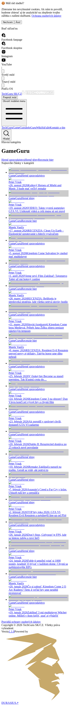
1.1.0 (11, 631)
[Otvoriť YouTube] (3, 61)
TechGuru (7, 127)
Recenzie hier (45, 159)
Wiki (39, 127)
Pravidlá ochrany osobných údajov (21, 621)
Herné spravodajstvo (13, 159)
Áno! (18, 22)
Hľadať (6, 138)
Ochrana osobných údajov (46, 15)
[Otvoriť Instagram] (3, 52)
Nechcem (8, 22)
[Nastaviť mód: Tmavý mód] (2, 78)
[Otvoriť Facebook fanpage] (3, 36)
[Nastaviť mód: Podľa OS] (2, 85)
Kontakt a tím (57, 127)
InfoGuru (31, 127)
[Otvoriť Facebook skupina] (3, 44)
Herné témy (31, 159)
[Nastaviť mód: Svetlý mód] (2, 71)
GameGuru (19, 127)
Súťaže (46, 127)
